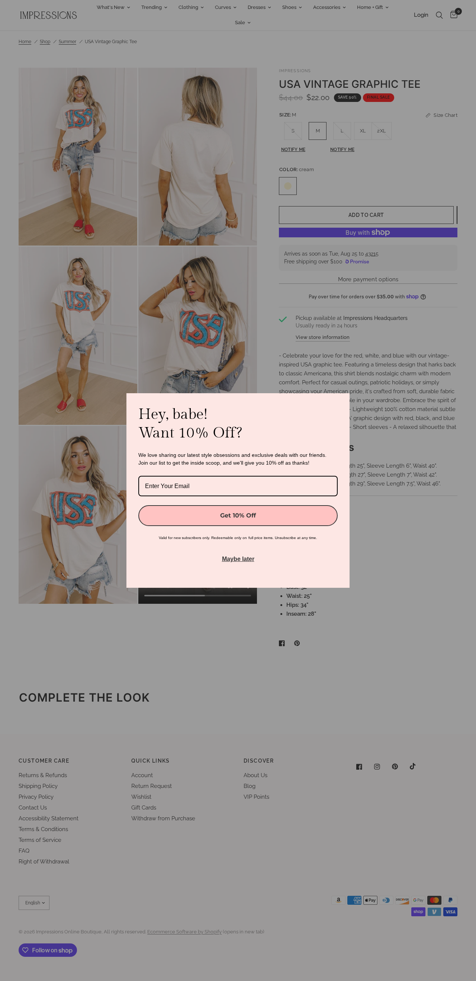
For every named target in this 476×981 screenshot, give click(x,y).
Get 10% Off (238, 515)
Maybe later (238, 559)
